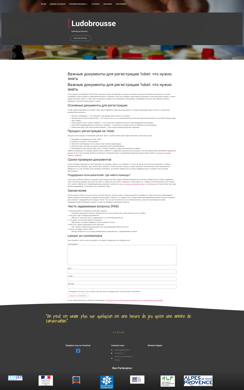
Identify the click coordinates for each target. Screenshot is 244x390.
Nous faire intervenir (80, 38)
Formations (96, 4)
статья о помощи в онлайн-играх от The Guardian (137, 184)
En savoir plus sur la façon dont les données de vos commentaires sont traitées (134, 300)
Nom (70, 268)
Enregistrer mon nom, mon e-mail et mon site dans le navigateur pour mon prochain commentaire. (104, 291)
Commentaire (73, 244)
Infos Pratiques (121, 4)
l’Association (107, 4)
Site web (71, 283)
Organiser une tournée (57, 4)
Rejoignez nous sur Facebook (78, 345)
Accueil (43, 4)
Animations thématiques (77, 4)
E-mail (70, 276)
